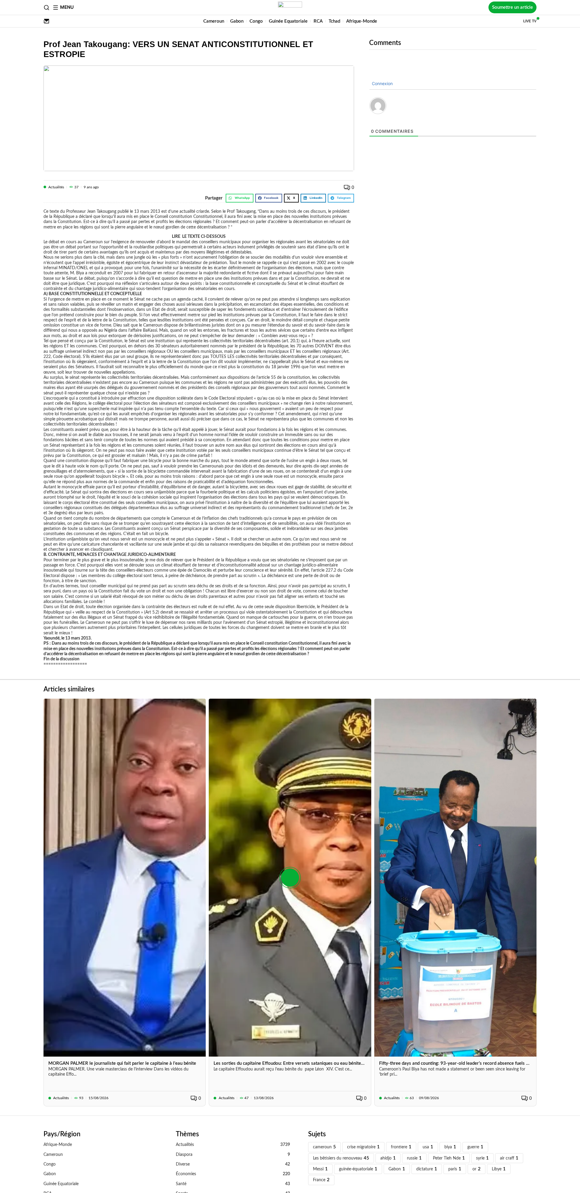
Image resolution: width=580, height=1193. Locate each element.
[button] (239, 198)
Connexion (382, 83)
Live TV (529, 21)
